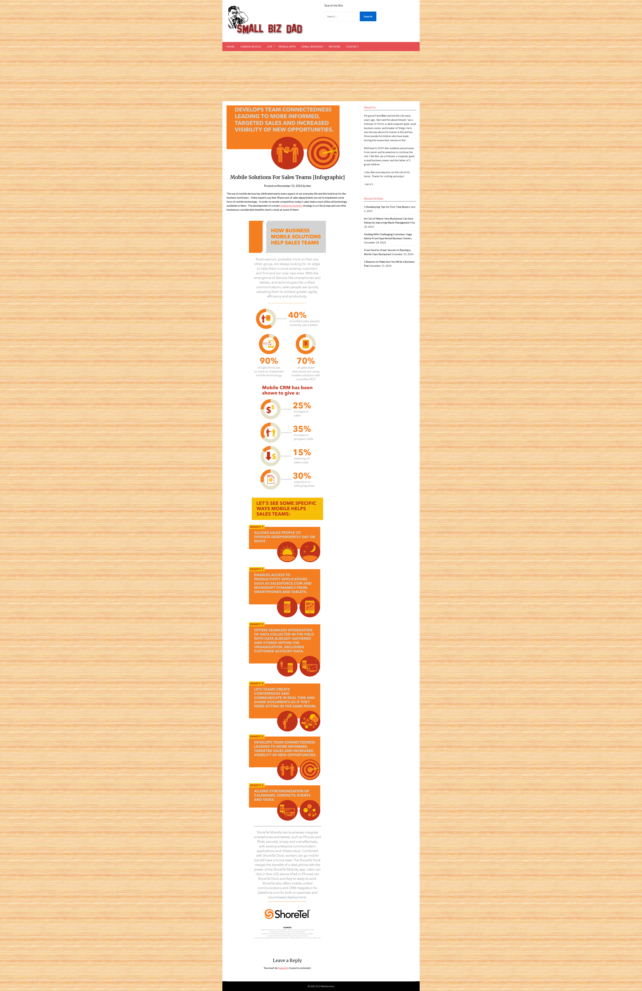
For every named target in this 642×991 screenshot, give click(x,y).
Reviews (334, 46)
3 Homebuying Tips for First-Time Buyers (387, 206)
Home (231, 46)
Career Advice (250, 46)
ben (308, 186)
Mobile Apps (287, 46)
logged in (283, 967)
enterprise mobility (291, 205)
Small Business (312, 46)
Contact (352, 46)
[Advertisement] (321, 76)
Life (270, 46)
